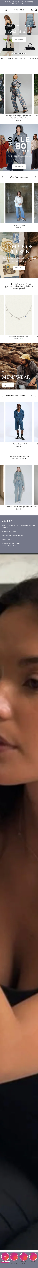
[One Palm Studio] (19, 9)
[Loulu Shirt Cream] (18, 203)
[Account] (31, 9)
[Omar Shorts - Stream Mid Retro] (18, 422)
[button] (13, 53)
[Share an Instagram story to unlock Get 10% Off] (5, 1256)
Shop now (19, 39)
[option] (19, 34)
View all (19, 70)
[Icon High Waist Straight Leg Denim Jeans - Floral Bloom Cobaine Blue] (18, 94)
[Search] (6, 9)
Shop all (18, 268)
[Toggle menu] (2, 9)
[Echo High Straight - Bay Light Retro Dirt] (18, 485)
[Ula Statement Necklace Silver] (18, 315)
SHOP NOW (19, 166)
